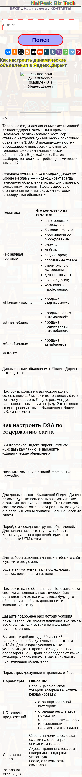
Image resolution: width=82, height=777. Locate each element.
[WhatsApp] (65, 52)
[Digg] (33, 52)
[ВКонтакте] (8, 52)
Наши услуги (35, 8)
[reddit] (40, 52)
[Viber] (59, 52)
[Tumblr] (53, 52)
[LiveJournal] (46, 52)
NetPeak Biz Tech (56, 3)
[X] (21, 52)
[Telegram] (72, 52)
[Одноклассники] (14, 52)
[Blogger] (27, 52)
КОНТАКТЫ (61, 8)
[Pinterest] (78, 52)
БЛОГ (15, 8)
